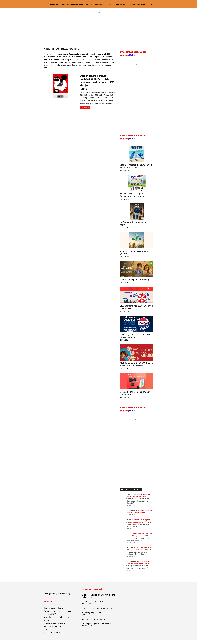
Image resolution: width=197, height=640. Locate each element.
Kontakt (47, 620)
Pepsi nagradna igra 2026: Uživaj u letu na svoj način (136, 335)
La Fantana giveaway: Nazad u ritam (97, 608)
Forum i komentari (137, 4)
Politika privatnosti (52, 632)
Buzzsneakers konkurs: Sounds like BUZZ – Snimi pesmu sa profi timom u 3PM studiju (97, 80)
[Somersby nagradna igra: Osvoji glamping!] (136, 240)
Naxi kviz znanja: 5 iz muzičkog (134, 279)
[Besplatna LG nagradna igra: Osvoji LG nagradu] (136, 381)
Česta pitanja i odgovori (54, 608)
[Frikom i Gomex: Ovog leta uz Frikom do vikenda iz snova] (136, 183)
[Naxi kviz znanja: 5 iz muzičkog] (136, 269)
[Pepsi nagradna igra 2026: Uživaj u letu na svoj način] (136, 324)
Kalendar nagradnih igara (72, 4)
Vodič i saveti (120, 4)
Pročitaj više (85, 107)
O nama (47, 629)
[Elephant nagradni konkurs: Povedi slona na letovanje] (136, 154)
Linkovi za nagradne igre (54, 623)
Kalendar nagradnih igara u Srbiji (58, 617)
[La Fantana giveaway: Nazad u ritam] (136, 211)
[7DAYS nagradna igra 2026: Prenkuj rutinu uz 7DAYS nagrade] (136, 352)
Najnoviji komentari (52, 626)
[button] (150, 4)
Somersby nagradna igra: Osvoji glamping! (95, 613)
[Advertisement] (98, 28)
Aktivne (89, 4)
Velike (109, 4)
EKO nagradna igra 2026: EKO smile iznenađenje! (96, 625)
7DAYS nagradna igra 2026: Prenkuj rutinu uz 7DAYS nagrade (136, 364)
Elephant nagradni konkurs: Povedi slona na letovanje (136, 166)
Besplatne (99, 4)
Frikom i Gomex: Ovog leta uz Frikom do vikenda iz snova (133, 194)
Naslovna (54, 4)
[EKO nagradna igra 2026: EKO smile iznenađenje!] (136, 295)
